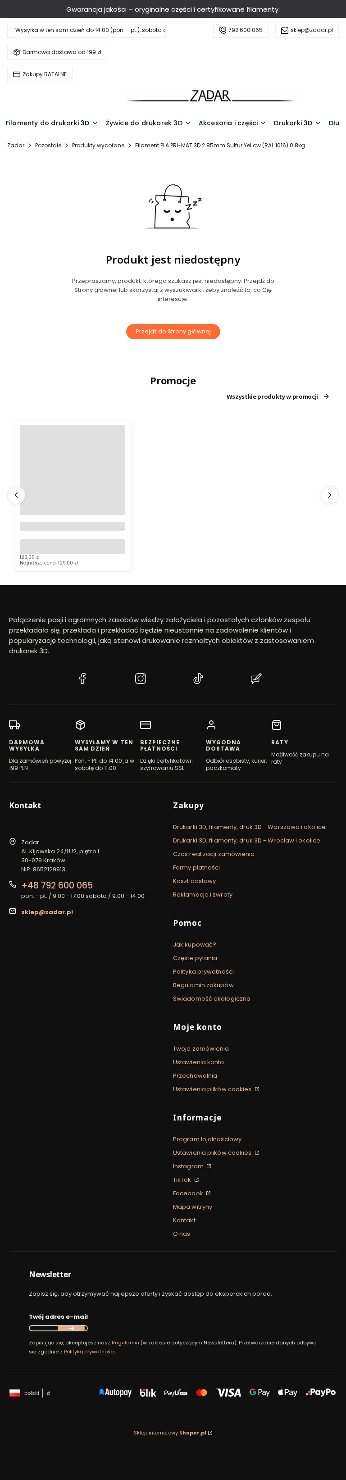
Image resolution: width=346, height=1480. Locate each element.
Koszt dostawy (194, 881)
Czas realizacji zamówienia (214, 854)
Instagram (189, 1166)
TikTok (183, 1179)
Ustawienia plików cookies (213, 1089)
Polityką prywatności (89, 1351)
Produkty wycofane (98, 145)
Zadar (15, 145)
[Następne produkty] (330, 495)
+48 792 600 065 (57, 885)
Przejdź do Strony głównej (173, 331)
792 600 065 (245, 30)
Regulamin (125, 1342)
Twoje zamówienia (201, 1048)
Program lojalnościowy (207, 1139)
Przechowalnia (195, 1075)
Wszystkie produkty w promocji (272, 396)
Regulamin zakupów (203, 985)
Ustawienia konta (198, 1062)
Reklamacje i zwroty (202, 894)
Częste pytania (195, 958)
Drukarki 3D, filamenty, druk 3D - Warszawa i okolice (249, 827)
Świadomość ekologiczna (211, 998)
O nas (182, 1234)
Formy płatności (196, 867)
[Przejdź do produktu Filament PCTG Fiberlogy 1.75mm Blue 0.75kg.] (72, 477)
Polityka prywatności (203, 971)
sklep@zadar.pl (312, 30)
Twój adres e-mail (58, 1316)
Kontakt (184, 1220)
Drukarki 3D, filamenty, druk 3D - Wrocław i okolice (246, 840)
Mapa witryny (192, 1206)
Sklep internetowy (170, 1432)
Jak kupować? (194, 944)
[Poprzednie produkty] (16, 495)
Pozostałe (48, 145)
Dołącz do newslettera (71, 1328)
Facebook (189, 1193)
